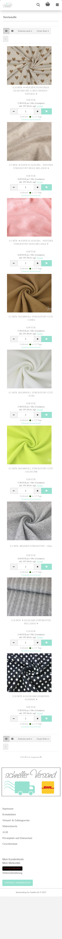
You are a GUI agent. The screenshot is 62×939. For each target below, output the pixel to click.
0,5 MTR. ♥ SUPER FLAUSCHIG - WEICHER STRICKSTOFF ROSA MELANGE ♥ (31, 242)
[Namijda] (6, 5)
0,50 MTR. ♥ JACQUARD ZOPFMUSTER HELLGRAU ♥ (31, 622)
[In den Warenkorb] (46, 111)
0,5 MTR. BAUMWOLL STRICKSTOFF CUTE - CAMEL (31, 318)
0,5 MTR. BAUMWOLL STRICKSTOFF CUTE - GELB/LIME (31, 470)
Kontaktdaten (9, 814)
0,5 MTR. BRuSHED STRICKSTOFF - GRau (31, 546)
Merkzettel (15, 863)
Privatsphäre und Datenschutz (17, 838)
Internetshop (21, 892)
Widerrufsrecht (9, 826)
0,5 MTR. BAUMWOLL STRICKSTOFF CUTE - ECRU (31, 394)
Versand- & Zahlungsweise (16, 820)
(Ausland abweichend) (31, 119)
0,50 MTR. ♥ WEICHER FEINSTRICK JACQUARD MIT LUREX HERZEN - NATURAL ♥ (31, 90)
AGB (5, 832)
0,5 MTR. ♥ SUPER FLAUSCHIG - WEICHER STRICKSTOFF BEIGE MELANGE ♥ (31, 166)
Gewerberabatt (9, 843)
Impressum (7, 808)
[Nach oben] (53, 935)
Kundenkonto (16, 859)
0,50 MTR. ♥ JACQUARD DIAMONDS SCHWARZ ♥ (31, 698)
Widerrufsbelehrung (12, 873)
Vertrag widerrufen (17, 882)
